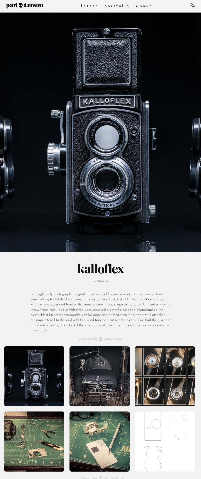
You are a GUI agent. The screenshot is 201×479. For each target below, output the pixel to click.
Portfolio (117, 6)
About (144, 6)
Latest (89, 6)
